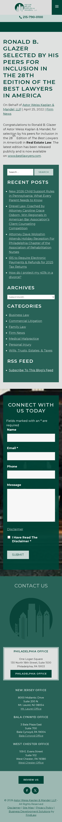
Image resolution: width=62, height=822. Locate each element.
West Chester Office (31, 762)
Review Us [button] (31, 779)
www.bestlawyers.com (24, 156)
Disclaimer (15, 529)
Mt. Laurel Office (31, 708)
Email (12, 448)
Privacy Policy (44, 807)
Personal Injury (20, 344)
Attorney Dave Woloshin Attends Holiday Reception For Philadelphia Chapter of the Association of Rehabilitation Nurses (31, 243)
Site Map (28, 807)
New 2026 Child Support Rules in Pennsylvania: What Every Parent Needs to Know (31, 196)
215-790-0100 (33, 17)
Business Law (19, 315)
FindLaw (31, 815)
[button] (57, 6)
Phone (12, 466)
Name (11, 430)
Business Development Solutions (29, 811)
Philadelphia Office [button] (31, 673)
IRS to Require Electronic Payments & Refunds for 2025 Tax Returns (31, 262)
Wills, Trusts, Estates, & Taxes (30, 350)
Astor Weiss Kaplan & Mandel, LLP (35, 800)
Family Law (17, 327)
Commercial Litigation (25, 321)
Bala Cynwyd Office (31, 735)
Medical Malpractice (24, 339)
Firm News (17, 333)
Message (14, 485)
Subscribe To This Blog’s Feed (31, 370)
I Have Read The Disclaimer (25, 539)
